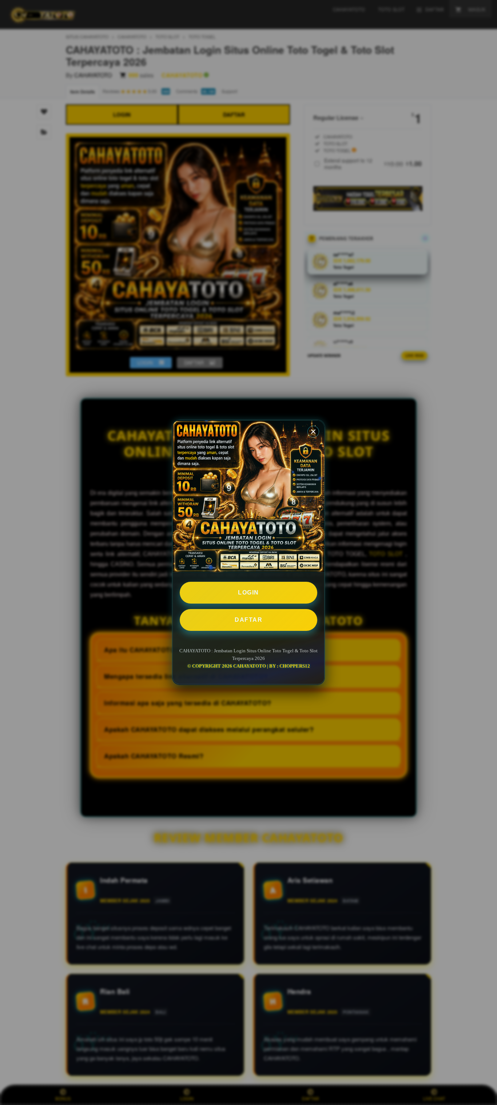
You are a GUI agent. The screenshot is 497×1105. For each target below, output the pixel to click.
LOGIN (248, 592)
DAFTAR (248, 620)
